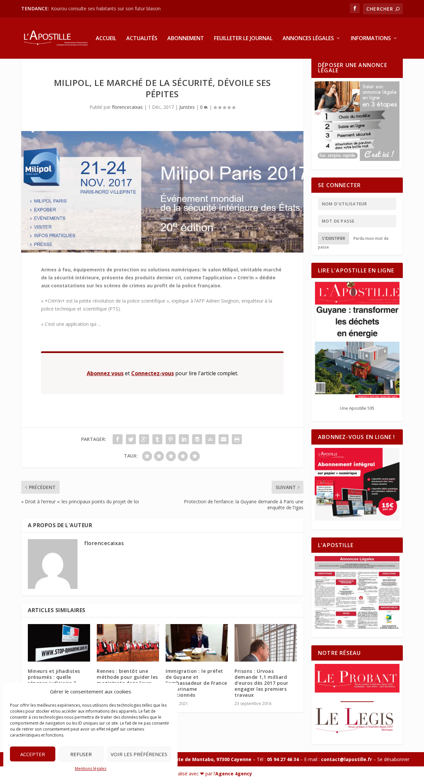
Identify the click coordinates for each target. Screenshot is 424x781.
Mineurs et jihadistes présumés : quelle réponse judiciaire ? (54, 677)
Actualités (141, 39)
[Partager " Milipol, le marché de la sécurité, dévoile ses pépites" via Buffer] (197, 439)
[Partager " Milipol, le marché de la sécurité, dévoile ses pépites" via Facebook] (117, 439)
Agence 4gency (233, 773)
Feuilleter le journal (243, 39)
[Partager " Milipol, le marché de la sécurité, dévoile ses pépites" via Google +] (144, 439)
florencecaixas (127, 107)
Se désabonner (393, 759)
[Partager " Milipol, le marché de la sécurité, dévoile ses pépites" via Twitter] (130, 439)
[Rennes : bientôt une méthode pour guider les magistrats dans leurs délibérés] (128, 643)
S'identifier (333, 238)
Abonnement (185, 39)
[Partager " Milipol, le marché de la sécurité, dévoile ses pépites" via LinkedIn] (183, 439)
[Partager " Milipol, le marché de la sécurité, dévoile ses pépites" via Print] (236, 439)
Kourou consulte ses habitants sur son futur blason (106, 8)
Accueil (106, 39)
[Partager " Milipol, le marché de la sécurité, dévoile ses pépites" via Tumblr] (157, 439)
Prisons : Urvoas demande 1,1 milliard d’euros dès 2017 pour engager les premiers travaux (262, 683)
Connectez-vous (152, 373)
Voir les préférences (139, 754)
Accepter (32, 754)
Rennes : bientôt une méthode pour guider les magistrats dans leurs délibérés (127, 680)
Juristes (187, 107)
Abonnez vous (105, 373)
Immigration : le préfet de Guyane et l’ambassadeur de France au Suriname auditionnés (196, 683)
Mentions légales (90, 768)
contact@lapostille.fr (346, 759)
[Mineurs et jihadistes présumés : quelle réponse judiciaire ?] (59, 643)
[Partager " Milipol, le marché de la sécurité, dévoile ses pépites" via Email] (223, 439)
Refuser (81, 754)
